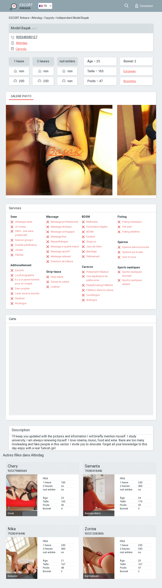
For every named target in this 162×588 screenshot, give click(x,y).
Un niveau (20, 226)
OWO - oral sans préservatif (24, 233)
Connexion (146, 6)
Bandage (91, 251)
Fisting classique (131, 221)
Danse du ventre (60, 281)
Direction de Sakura (62, 261)
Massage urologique (62, 231)
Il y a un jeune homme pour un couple (27, 281)
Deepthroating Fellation (99, 285)
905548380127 (26, 37)
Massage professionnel (64, 221)
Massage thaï (58, 236)
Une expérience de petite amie (96, 278)
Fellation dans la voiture (99, 290)
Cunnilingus (93, 295)
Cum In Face (129, 257)
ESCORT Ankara (19, 17)
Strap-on (91, 241)
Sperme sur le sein (132, 252)
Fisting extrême (130, 231)
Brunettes (129, 81)
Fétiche (19, 254)
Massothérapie (59, 241)
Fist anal (127, 226)
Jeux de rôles (94, 246)
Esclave (90, 236)
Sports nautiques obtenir (132, 282)
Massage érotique (61, 226)
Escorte (19, 270)
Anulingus (20, 303)
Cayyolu (49, 17)
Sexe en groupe (24, 239)
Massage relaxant (61, 256)
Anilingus (91, 299)
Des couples (22, 288)
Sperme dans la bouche (135, 247)
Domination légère (96, 226)
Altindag (36, 17)
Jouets (19, 249)
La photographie (24, 275)
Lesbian (55, 286)
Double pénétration (26, 244)
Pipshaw (20, 298)
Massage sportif (60, 251)
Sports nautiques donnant (132, 273)
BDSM (89, 231)
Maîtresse (92, 221)
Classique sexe (23, 221)
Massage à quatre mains (65, 246)
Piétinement (93, 256)
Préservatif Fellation (97, 271)
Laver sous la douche (27, 293)
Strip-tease (57, 276)
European (129, 71)
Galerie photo (21, 96)
